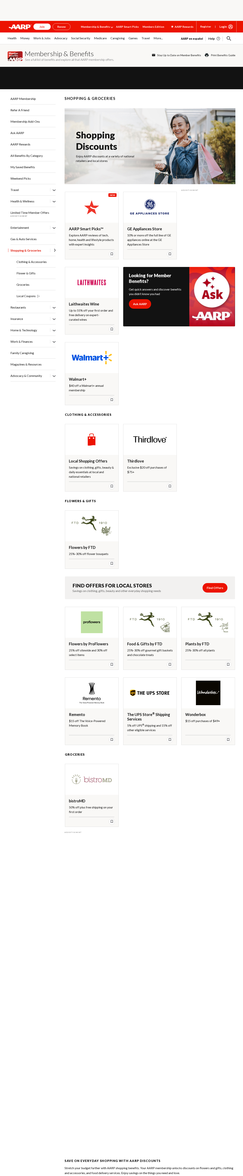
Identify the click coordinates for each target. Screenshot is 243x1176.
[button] (229, 38)
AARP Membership (23, 98)
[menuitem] (12, 40)
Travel (14, 190)
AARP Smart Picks (127, 26)
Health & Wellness (22, 201)
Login (223, 26)
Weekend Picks (20, 178)
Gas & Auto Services (23, 239)
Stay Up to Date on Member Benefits (179, 55)
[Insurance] (54, 318)
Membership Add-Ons (25, 121)
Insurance (16, 318)
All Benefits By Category (26, 155)
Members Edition (153, 26)
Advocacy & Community (26, 375)
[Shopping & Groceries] (55, 250)
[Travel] (54, 190)
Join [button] (42, 26)
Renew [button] (61, 26)
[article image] (214, 38)
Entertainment (19, 227)
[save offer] (112, 254)
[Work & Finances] (54, 341)
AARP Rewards (20, 144)
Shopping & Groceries (25, 250)
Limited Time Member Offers (29, 212)
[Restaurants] (54, 307)
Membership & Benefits (95, 26)
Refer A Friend (19, 110)
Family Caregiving (22, 353)
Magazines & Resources (26, 364)
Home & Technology (23, 330)
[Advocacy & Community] (54, 375)
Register (205, 26)
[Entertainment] (54, 227)
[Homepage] (20, 27)
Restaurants (18, 307)
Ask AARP (17, 133)
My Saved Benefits (22, 167)
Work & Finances (21, 341)
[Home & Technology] (54, 330)
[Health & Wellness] (54, 201)
